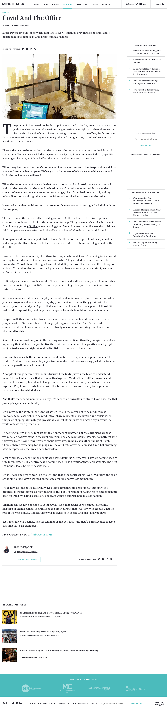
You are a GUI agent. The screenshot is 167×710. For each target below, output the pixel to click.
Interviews (82, 4)
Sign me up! (145, 145)
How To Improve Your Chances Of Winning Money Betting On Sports (147, 224)
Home (36, 4)
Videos (94, 4)
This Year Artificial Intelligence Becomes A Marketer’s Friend (147, 52)
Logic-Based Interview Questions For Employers (144, 235)
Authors (42, 703)
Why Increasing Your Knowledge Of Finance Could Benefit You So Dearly (146, 201)
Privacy (63, 703)
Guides (55, 4)
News (45, 4)
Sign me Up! (136, 703)
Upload (72, 703)
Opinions (67, 4)
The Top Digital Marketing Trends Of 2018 (145, 244)
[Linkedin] (31, 49)
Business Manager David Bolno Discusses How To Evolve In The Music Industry (147, 213)
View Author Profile (27, 559)
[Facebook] (27, 49)
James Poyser (23, 547)
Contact (53, 703)
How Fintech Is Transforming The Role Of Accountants (146, 91)
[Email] (35, 49)
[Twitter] (23, 49)
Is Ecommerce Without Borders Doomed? (147, 61)
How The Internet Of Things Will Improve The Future (145, 82)
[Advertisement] (59, 582)
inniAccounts (39, 534)
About (33, 703)
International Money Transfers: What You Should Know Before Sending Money (147, 72)
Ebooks (106, 4)
